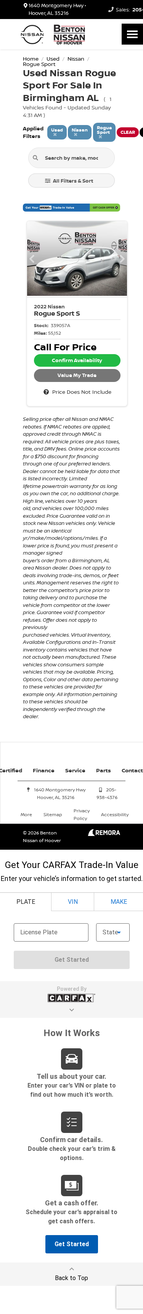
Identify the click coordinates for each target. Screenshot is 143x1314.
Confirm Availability (77, 360)
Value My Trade (77, 375)
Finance (44, 770)
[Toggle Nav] (132, 34)
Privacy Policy (82, 814)
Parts (103, 770)
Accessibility (115, 814)
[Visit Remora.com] (104, 833)
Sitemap (52, 814)
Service (75, 770)
